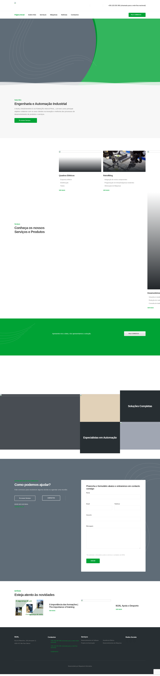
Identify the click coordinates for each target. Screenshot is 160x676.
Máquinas (53, 15)
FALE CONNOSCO (136, 14)
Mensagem (89, 526)
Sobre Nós (32, 15)
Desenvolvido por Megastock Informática (80, 666)
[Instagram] (96, 5)
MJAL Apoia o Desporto (127, 605)
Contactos (75, 15)
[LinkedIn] (99, 5)
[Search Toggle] (83, 15)
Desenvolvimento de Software (90, 640)
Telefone (117, 504)
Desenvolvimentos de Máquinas (112, 643)
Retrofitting (108, 175)
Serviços (43, 15)
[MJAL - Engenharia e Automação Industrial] (23, 5)
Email (88, 504)
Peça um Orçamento (86, 63)
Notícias (64, 15)
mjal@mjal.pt (19, 507)
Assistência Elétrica (108, 640)
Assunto (89, 515)
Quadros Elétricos (66, 175)
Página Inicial (19, 15)
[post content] (80, 161)
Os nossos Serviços (25, 120)
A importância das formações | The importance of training (63, 605)
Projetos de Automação (88, 643)
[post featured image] (29, 607)
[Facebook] (93, 5)
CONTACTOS (51, 498)
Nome (88, 493)
